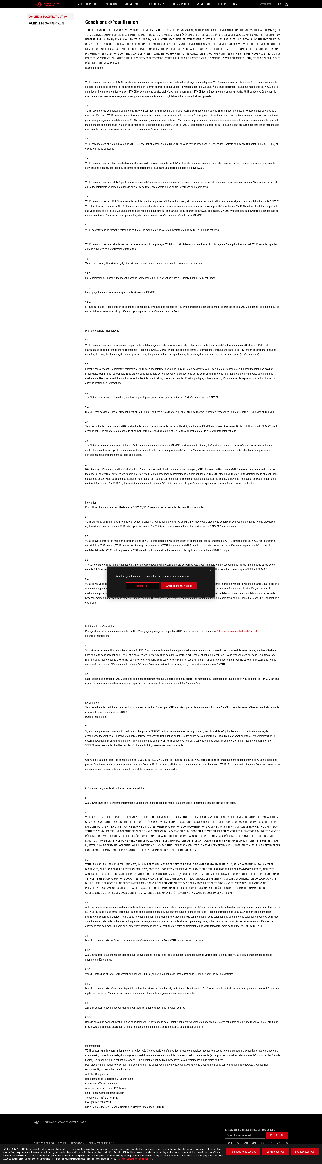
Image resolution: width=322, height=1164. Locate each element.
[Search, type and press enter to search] (280, 4)
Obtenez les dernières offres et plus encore (250, 1130)
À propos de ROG (44, 1143)
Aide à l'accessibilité (101, 1143)
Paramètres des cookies (243, 1151)
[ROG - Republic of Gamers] (47, 4)
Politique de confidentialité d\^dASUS (236, 631)
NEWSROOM (78, 1143)
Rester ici (142, 585)
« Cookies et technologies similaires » (135, 1158)
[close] (210, 571)
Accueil (62, 1143)
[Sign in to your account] (286, 4)
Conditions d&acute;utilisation (48, 16)
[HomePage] (36, 1122)
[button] (277, 1135)
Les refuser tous (275, 1151)
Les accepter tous (304, 1151)
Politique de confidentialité (46, 23)
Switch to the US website (179, 585)
